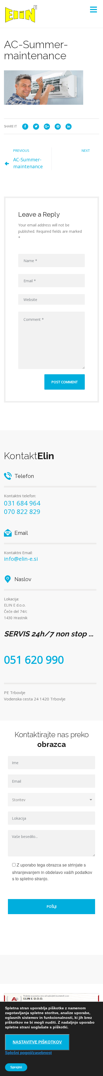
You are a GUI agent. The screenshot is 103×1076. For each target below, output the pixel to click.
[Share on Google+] (47, 126)
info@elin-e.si (21, 558)
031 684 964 (22, 503)
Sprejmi (16, 1067)
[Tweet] (36, 126)
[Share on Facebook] (25, 126)
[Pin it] (58, 126)
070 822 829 (22, 511)
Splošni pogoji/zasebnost (28, 1053)
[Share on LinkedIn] (68, 126)
